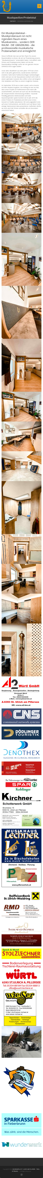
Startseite (13, 21)
